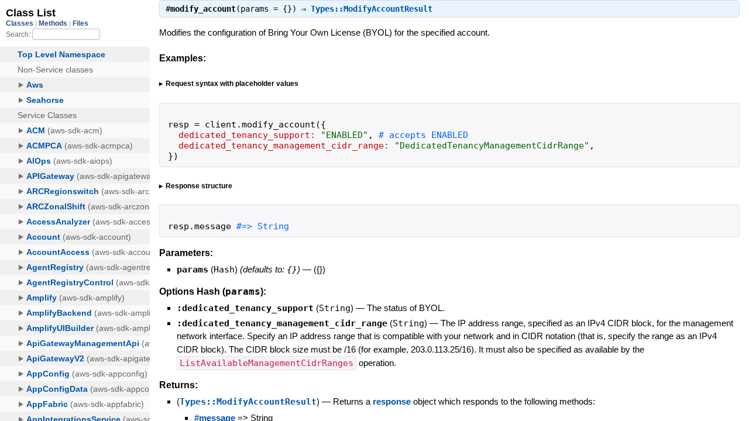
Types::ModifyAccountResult (371, 8)
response (392, 401)
